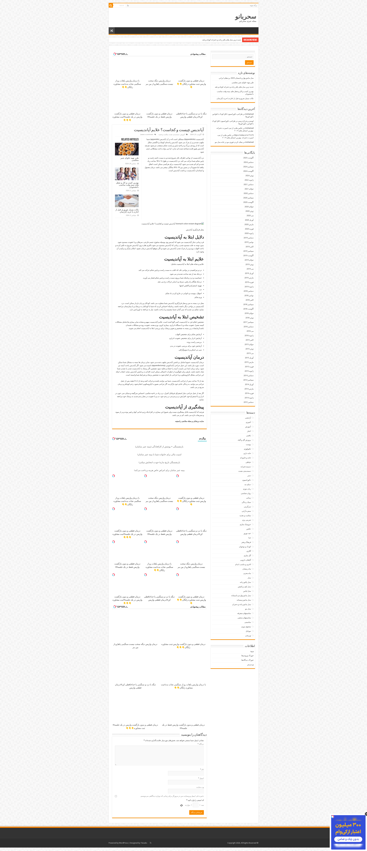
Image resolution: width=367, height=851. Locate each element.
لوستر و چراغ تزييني (246, 121)
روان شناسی (246, 493)
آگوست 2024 (248, 171)
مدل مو (248, 609)
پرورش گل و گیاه (244, 440)
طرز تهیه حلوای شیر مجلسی (129, 159)
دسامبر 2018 (249, 291)
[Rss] (128, 5)
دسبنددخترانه (246, 467)
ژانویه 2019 (249, 287)
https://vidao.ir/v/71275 (244, 135)
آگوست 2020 (248, 202)
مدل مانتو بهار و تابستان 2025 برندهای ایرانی (236, 78)
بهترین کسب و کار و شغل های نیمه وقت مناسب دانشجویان (218, 40)
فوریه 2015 (249, 367)
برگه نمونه (253, 5)
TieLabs (144, 843)
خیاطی (248, 462)
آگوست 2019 (248, 255)
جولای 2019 (249, 260)
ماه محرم (247, 573)
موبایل (248, 631)
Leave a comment (146, 134)
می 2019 (250, 269)
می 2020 (250, 215)
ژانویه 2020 (249, 233)
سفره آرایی (246, 511)
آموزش (182, 134)
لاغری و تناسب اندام (243, 564)
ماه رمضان (246, 569)
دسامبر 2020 (249, 193)
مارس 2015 (249, 362)
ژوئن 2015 (249, 349)
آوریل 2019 (249, 273)
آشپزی (248, 422)
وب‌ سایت (200, 787)
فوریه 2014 (249, 393)
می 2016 (250, 331)
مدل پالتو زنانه (245, 582)
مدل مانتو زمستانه (244, 600)
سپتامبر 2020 (248, 198)
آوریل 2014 (249, 384)
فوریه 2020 (249, 229)
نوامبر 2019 (249, 242)
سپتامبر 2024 (248, 167)
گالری (248, 551)
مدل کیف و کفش (244, 587)
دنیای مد (247, 484)
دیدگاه (201, 744)
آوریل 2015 (249, 358)
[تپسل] (177, 475)
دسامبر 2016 (249, 327)
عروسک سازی (245, 524)
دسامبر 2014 (249, 375)
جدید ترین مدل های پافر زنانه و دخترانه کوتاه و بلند (234, 87)
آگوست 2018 (248, 309)
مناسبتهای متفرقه (244, 613)
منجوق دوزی (246, 627)
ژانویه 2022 (249, 180)
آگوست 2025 (248, 158)
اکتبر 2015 (250, 340)
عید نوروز (247, 533)
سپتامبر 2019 (248, 251)
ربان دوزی (247, 489)
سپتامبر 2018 (248, 304)
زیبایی (248, 498)
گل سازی (247, 555)
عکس (248, 529)
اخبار (249, 431)
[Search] (111, 5)
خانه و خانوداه (245, 458)
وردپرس (250, 664)
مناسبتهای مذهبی (244, 618)
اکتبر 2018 (250, 300)
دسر (249, 475)
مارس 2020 (249, 224)
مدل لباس (247, 591)
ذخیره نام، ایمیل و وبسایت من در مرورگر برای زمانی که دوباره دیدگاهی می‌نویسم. (172, 796)
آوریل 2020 (249, 220)
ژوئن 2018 (249, 318)
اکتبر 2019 (250, 247)
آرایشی (248, 418)
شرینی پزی (246, 520)
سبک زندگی (246, 502)
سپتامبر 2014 (248, 380)
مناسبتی (247, 622)
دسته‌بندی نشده (174, 134)
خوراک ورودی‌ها (247, 655)
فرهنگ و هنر (246, 542)
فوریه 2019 (249, 282)
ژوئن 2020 (249, 211)
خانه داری (247, 453)
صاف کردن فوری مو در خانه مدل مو (229, 142)
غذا (249, 538)
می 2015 (250, 353)
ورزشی (248, 635)
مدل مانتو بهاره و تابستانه (241, 595)
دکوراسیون (246, 480)
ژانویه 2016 (249, 335)
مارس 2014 (249, 389)
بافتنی (248, 435)
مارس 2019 (249, 278)
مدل (249, 578)
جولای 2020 (249, 207)
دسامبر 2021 (249, 184)
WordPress (123, 843)
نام (202, 769)
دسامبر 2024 (249, 162)
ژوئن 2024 (249, 175)
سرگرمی (247, 507)
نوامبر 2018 (249, 295)
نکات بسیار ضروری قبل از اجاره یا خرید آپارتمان (127, 210)
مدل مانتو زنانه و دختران (241, 604)
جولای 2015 (249, 344)
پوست (248, 444)
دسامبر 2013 (249, 402)
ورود (252, 651)
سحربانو (245, 16)
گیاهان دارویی (245, 560)
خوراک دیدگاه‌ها (247, 660)
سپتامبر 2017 (248, 322)
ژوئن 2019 (249, 264)
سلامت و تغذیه (163, 134)
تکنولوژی (247, 449)
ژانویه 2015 (249, 371)
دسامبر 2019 (249, 238)
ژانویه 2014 (249, 398)
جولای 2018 (249, 313)
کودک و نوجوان (245, 547)
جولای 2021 (249, 189)
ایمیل (201, 778)
